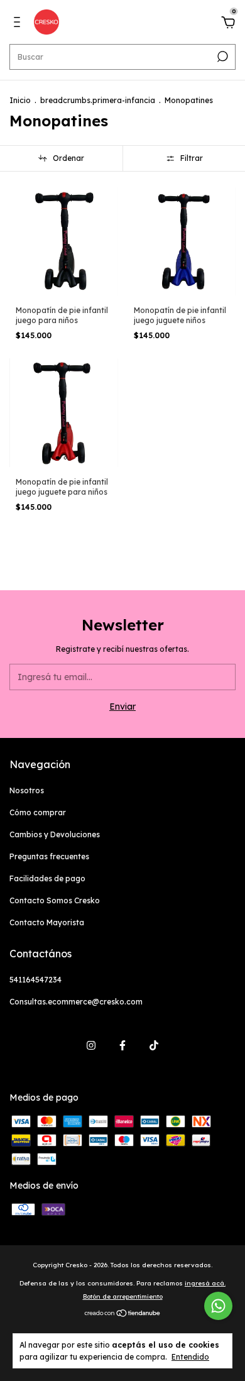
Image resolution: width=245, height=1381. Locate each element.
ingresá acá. (205, 1283)
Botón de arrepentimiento (123, 1296)
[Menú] (19, 24)
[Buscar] (221, 57)
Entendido (190, 1357)
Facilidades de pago (47, 878)
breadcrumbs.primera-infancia (97, 100)
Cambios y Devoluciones (54, 834)
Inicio (20, 100)
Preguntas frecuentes (49, 856)
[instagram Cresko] (91, 1045)
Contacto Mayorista (46, 922)
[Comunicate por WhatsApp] (218, 1306)
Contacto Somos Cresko (54, 900)
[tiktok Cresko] (154, 1045)
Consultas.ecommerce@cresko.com (76, 1001)
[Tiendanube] (123, 1314)
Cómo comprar (37, 812)
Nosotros (26, 790)
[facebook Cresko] (122, 1045)
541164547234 (35, 979)
